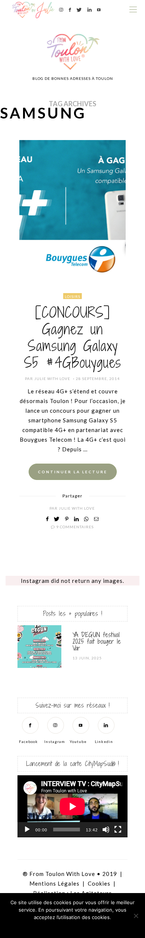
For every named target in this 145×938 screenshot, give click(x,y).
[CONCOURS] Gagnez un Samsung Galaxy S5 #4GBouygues (72, 337)
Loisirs (72, 296)
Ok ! (52, 927)
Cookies (99, 883)
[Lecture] (27, 829)
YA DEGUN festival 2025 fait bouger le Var (96, 641)
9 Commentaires (75, 527)
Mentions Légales (54, 883)
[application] (72, 806)
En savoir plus (93, 927)
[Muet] (106, 829)
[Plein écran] (118, 829)
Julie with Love (52, 378)
